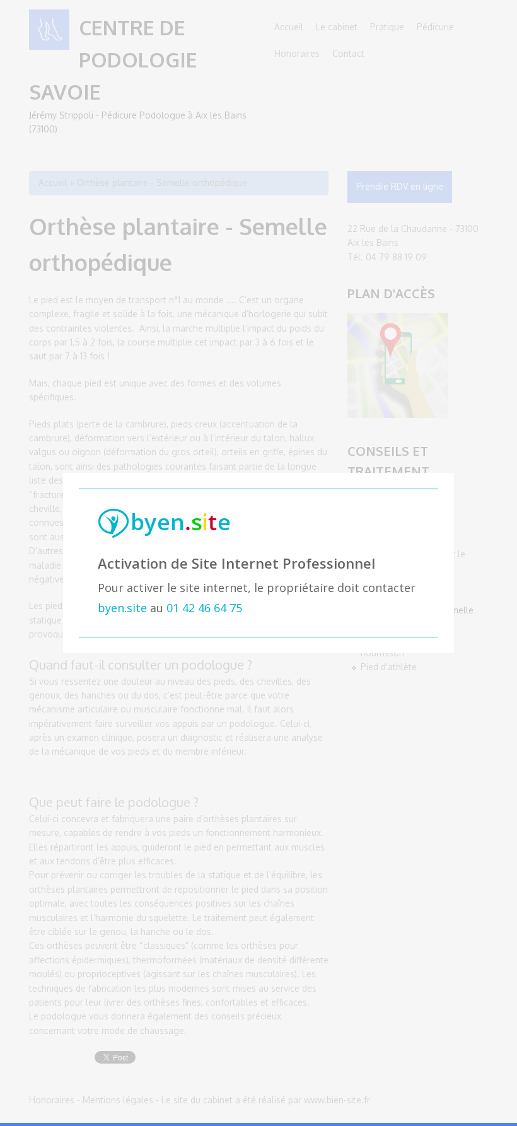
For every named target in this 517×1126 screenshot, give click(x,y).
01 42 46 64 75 (204, 607)
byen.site (122, 607)
